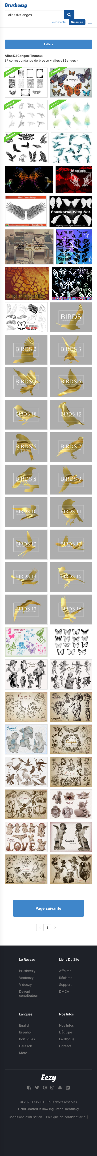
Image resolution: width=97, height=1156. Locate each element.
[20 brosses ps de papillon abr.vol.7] (71, 83)
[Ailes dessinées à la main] (26, 211)
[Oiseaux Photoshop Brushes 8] (26, 480)
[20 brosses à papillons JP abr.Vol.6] (26, 642)
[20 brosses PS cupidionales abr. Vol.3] (71, 674)
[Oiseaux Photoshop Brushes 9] (71, 480)
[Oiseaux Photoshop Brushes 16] (71, 609)
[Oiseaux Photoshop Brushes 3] (71, 350)
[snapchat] (60, 1087)
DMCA (64, 991)
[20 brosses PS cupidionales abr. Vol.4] (26, 674)
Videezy (25, 984)
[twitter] (37, 1087)
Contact (65, 1046)
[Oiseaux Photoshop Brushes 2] (26, 350)
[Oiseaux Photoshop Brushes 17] (26, 609)
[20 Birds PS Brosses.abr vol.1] (26, 772)
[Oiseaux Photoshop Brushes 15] (71, 577)
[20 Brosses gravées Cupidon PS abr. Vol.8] (26, 804)
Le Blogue (66, 1039)
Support (65, 984)
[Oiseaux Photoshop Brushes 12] (26, 545)
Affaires (65, 971)
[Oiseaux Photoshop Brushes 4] (26, 382)
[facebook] (29, 1087)
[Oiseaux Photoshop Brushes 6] (26, 447)
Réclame (65, 978)
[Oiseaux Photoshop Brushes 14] (26, 577)
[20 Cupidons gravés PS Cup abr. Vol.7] (71, 772)
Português (27, 1039)
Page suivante (48, 908)
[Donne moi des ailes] (29, 247)
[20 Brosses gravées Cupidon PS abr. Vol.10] (71, 869)
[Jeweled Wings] (71, 148)
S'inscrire (77, 22)
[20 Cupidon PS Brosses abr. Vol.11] (71, 837)
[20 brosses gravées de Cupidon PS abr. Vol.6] (71, 739)
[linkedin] (68, 1087)
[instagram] (52, 1087)
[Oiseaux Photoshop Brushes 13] (71, 545)
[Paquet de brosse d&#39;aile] (74, 247)
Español (25, 1032)
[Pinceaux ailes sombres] (73, 179)
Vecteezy (26, 978)
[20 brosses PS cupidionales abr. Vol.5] (26, 739)
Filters (48, 44)
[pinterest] (45, 1087)
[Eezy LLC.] (48, 1078)
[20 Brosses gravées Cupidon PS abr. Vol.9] (26, 869)
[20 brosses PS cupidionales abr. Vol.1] (71, 707)
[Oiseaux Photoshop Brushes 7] (71, 447)
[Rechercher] (69, 14)
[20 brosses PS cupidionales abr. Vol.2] (26, 707)
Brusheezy (27, 971)
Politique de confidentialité (65, 1117)
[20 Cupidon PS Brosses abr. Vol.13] (71, 804)
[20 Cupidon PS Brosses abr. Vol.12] (26, 837)
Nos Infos (66, 1025)
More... (24, 1053)
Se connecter (58, 22)
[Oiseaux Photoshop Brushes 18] (26, 415)
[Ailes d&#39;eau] (29, 179)
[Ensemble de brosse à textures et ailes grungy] (26, 83)
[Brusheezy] (16, 5)
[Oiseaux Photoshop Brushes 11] (71, 512)
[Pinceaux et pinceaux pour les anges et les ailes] (26, 317)
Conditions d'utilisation (25, 1117)
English (24, 1025)
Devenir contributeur (28, 993)
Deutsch (25, 1046)
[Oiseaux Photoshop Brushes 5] (71, 382)
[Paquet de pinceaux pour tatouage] (72, 283)
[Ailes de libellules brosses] (27, 283)
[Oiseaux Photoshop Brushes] (71, 317)
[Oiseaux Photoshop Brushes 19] (71, 415)
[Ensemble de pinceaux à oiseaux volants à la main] (26, 115)
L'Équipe (65, 1032)
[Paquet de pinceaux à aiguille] (26, 148)
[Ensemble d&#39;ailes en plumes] (70, 211)
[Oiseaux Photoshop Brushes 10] (26, 512)
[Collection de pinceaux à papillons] (71, 642)
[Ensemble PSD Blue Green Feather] (71, 115)
